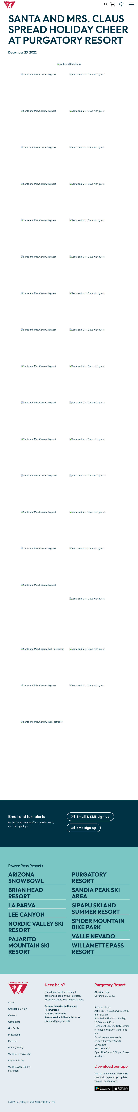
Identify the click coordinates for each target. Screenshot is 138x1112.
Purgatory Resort (89, 877)
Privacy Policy (15, 1047)
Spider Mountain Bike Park (98, 924)
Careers (12, 1015)
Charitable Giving (17, 1008)
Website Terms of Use (19, 1054)
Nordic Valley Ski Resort (36, 926)
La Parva (21, 905)
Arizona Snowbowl (26, 877)
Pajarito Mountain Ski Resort (29, 945)
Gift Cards (13, 1028)
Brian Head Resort (25, 893)
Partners (12, 1041)
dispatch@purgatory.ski (57, 1021)
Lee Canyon (26, 914)
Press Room (14, 1034)
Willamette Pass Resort (98, 948)
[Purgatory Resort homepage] (9, 4)
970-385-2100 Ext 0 (55, 1013)
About (11, 1002)
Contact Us (14, 1021)
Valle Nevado (93, 936)
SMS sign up (86, 828)
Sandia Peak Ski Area (96, 893)
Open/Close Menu (131, 5)
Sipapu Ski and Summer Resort (96, 908)
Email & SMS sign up (93, 816)
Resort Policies (16, 1060)
